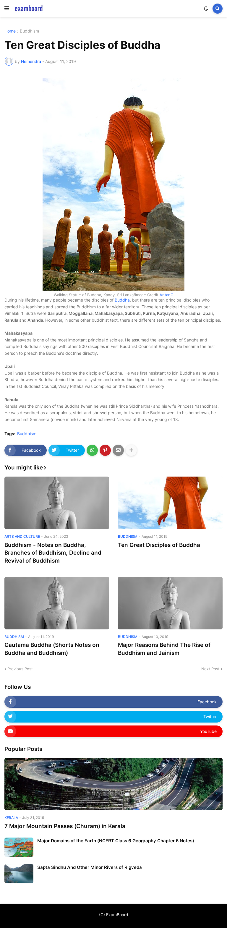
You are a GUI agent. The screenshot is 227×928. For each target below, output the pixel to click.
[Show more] (131, 450)
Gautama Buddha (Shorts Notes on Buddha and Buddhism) (51, 649)
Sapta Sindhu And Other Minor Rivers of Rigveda (89, 867)
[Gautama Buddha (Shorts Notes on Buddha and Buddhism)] (56, 603)
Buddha (122, 299)
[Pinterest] (105, 450)
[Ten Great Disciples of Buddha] (170, 503)
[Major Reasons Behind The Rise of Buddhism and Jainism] (170, 603)
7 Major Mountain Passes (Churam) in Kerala (64, 826)
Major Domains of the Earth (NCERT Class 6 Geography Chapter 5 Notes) (115, 840)
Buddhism (29, 31)
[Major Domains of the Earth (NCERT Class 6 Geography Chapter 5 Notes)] (18, 847)
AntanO (167, 294)
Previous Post (20, 668)
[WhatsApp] (92, 450)
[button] (7, 9)
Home (10, 31)
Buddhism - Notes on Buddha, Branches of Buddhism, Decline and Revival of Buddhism (52, 553)
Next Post (210, 668)
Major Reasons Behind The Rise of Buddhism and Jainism (164, 649)
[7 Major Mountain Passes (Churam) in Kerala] (113, 784)
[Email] (118, 450)
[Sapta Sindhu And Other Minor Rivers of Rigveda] (18, 873)
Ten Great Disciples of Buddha (159, 545)
